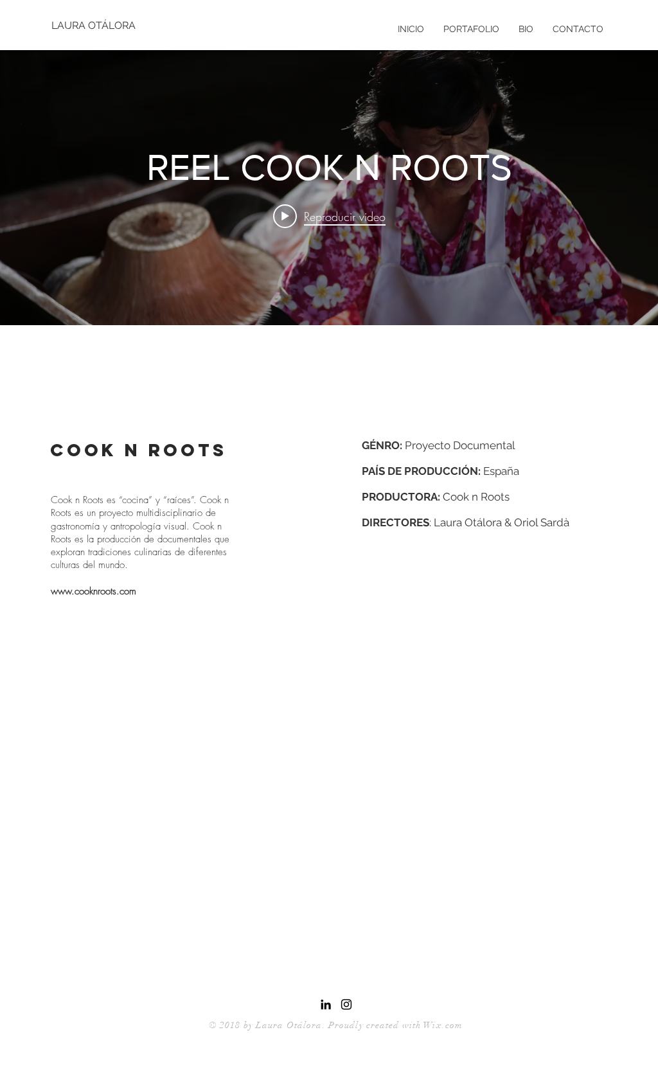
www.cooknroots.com (93, 591)
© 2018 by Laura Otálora (266, 1025)
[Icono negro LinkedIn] (326, 1004)
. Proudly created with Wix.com (393, 1025)
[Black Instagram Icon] (346, 1004)
